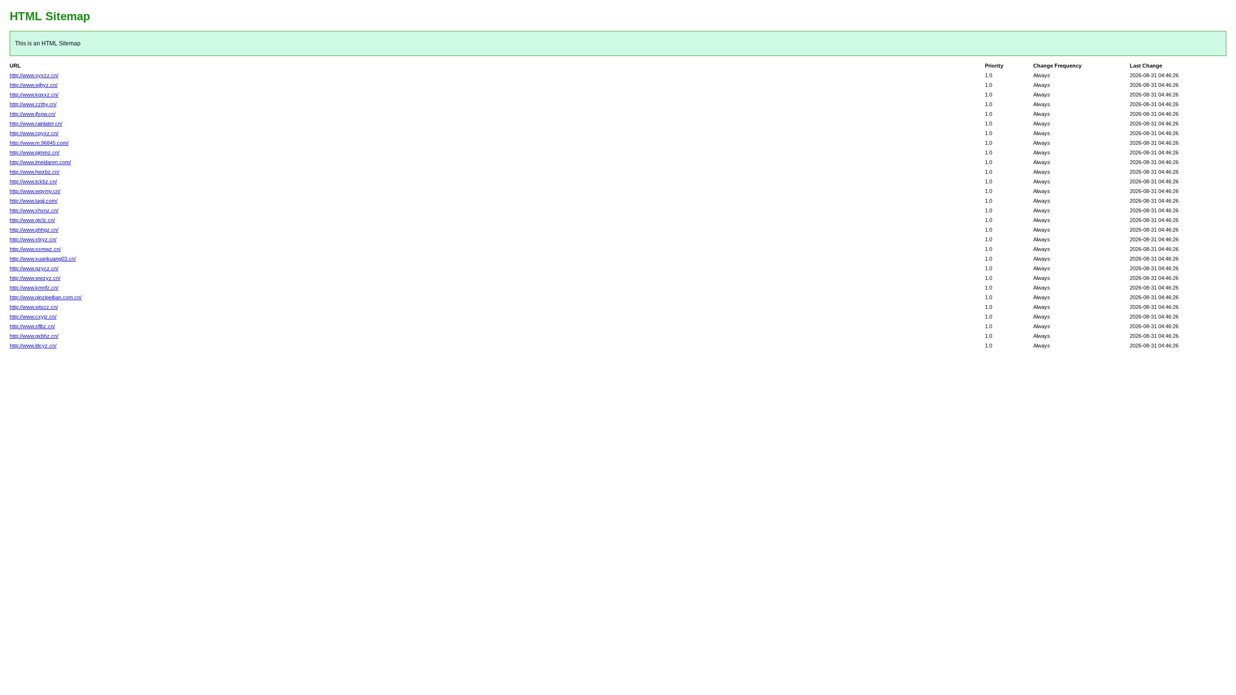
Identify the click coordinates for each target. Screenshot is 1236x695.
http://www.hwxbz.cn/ (34, 172)
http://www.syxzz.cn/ (34, 75)
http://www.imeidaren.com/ (40, 162)
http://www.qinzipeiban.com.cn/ (46, 297)
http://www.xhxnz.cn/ (34, 210)
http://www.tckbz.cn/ (33, 181)
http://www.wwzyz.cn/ (35, 278)
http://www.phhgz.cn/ (34, 230)
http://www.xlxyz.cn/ (33, 239)
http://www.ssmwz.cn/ (35, 249)
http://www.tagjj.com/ (33, 201)
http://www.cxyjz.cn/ (33, 317)
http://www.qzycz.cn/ (34, 268)
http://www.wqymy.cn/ (35, 191)
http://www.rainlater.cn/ (36, 123)
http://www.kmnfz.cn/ (34, 288)
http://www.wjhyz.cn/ (33, 85)
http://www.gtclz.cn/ (32, 220)
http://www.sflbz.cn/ (32, 326)
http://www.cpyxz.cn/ (34, 133)
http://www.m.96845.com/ (39, 143)
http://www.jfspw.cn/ (33, 114)
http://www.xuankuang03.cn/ (43, 259)
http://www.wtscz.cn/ (34, 307)
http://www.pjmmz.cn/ (34, 152)
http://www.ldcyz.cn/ (33, 345)
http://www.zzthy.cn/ (33, 104)
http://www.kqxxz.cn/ (34, 94)
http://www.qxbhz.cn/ (34, 336)
